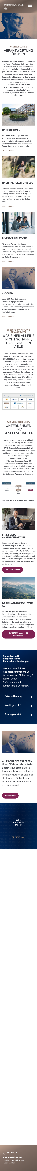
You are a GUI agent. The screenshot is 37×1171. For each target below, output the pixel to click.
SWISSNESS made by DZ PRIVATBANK (18, 634)
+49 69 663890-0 (13, 1157)
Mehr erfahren (8, 261)
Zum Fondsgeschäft (12, 570)
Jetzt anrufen (9, 1163)
